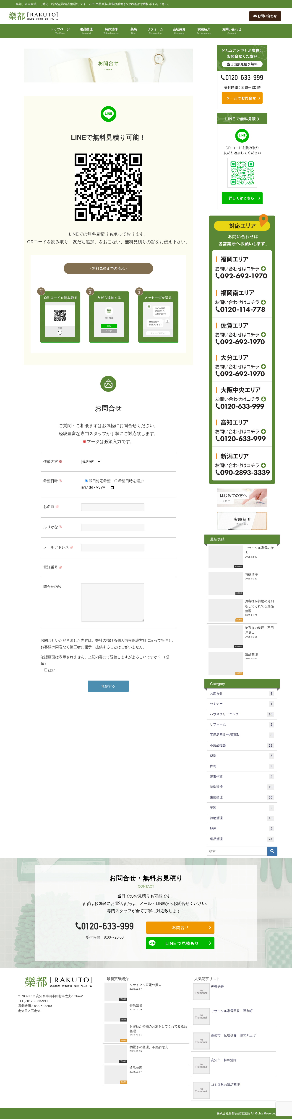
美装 (133, 31)
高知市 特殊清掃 (224, 1060)
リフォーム (155, 31)
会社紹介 (179, 31)
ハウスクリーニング (241, 714)
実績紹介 (204, 31)
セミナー (241, 703)
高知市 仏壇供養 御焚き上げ (233, 1035)
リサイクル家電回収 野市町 (232, 1010)
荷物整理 (241, 818)
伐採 (241, 755)
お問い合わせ (267, 16)
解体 (241, 828)
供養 (241, 766)
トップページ (60, 31)
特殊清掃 (111, 31)
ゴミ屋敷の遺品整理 (225, 1084)
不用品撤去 (241, 745)
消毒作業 (241, 776)
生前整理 (241, 797)
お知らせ (241, 693)
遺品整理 (86, 31)
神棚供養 (217, 986)
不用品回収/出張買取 (241, 735)
